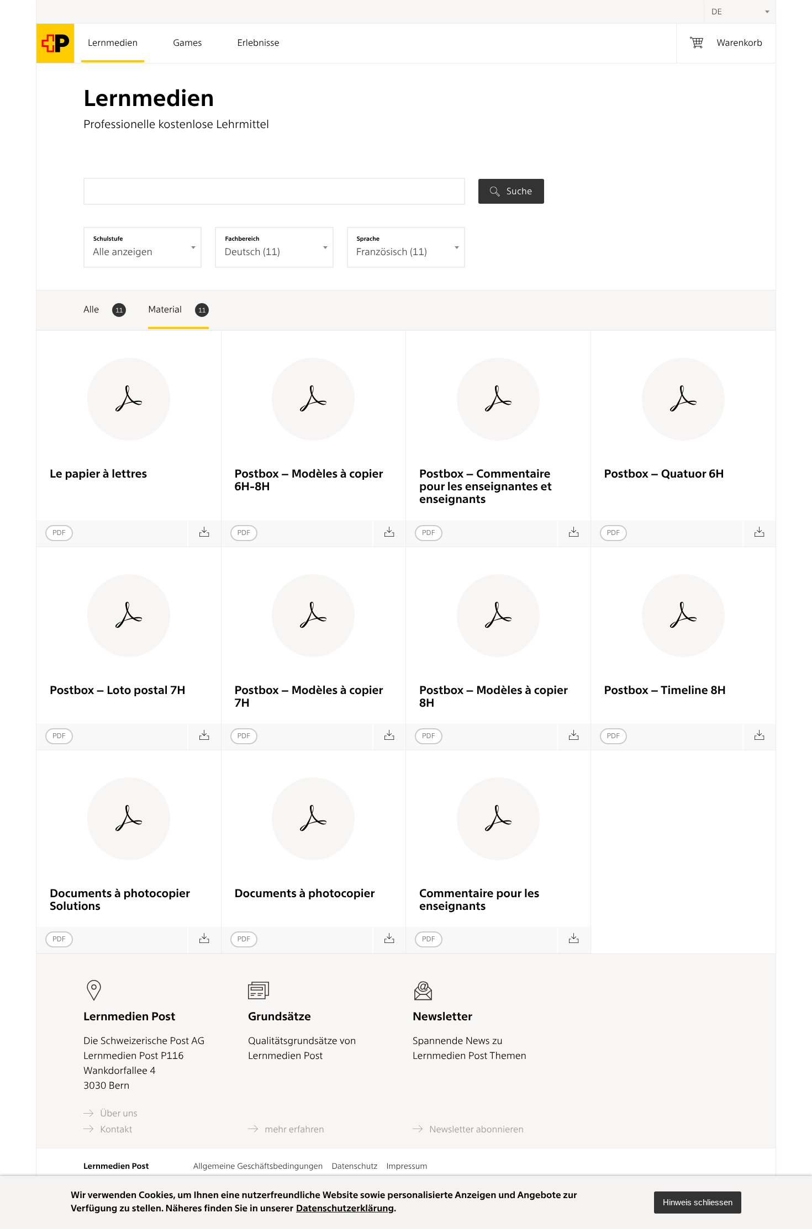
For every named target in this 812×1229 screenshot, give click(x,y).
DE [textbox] (716, 12)
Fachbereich (242, 238)
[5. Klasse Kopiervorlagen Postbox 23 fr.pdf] (389, 737)
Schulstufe (108, 238)
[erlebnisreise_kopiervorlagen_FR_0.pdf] (389, 940)
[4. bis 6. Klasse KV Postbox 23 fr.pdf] (389, 534)
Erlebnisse (258, 43)
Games (187, 43)
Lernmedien (113, 43)
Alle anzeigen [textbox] (122, 252)
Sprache (368, 238)
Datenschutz (354, 1166)
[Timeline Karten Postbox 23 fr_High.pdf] (759, 737)
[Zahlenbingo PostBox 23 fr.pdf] (204, 737)
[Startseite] (55, 43)
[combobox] (740, 11)
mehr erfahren (293, 1129)
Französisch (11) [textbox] (391, 252)
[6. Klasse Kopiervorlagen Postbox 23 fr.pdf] (573, 737)
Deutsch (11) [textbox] (252, 252)
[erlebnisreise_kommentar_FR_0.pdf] (573, 940)
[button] (697, 1202)
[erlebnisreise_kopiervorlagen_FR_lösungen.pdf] (204, 940)
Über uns (118, 1113)
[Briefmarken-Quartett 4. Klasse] (759, 534)
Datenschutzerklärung (345, 1208)
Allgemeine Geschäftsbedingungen (258, 1166)
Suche (518, 191)
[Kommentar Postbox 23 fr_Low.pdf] (573, 534)
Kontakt (115, 1129)
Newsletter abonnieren (475, 1129)
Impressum (406, 1166)
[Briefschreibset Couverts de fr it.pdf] (204, 534)
